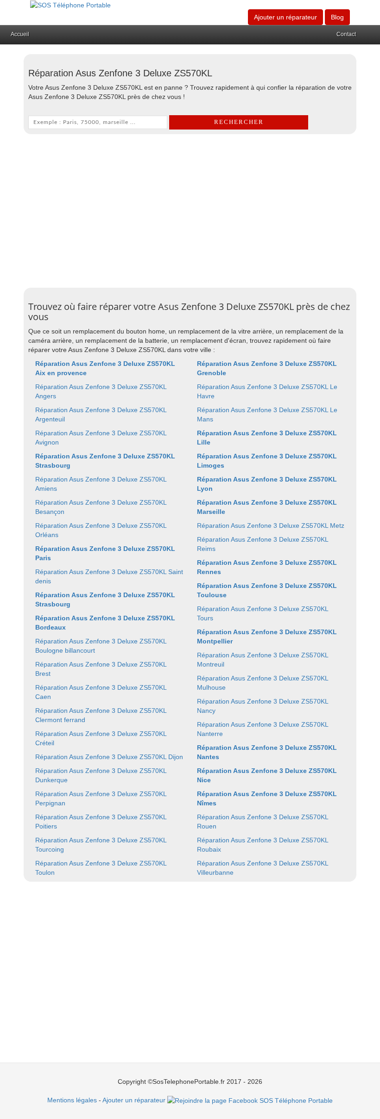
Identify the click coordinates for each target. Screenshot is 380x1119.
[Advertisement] (190, 208)
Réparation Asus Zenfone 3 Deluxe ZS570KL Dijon (109, 756)
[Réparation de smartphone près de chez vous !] (70, 4)
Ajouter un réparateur (285, 17)
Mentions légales (72, 1100)
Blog (337, 17)
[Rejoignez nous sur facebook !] (250, 1100)
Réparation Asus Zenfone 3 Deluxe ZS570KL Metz (270, 525)
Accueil (20, 34)
